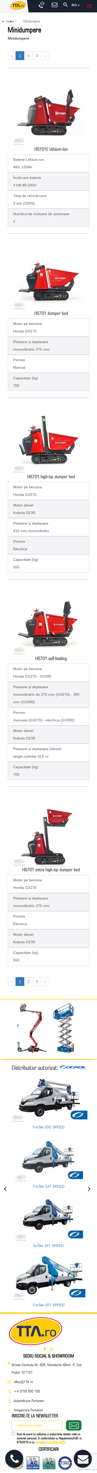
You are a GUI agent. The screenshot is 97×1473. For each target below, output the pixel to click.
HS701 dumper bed (51, 313)
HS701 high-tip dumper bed (51, 476)
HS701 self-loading (51, 658)
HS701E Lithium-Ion (51, 149)
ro (75, 5)
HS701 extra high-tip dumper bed (51, 869)
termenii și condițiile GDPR (50, 1442)
